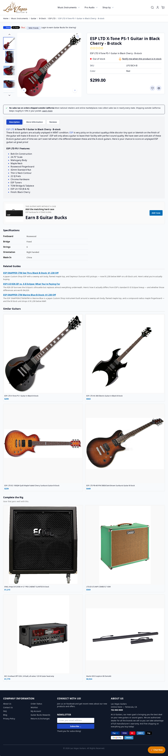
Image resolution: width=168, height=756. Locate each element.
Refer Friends (34, 28)
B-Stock (42, 18)
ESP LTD (52, 18)
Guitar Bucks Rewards (40, 715)
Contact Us (8, 707)
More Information (34, 122)
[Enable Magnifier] (77, 36)
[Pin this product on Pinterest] (23, 27)
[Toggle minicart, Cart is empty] (163, 7)
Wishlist (34, 707)
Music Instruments (67, 7)
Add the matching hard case (39, 209)
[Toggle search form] (152, 7)
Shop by (107, 7)
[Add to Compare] (158, 88)
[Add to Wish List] (152, 88)
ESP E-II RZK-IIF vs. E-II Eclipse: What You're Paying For (31, 283)
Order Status (36, 703)
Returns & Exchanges (40, 718)
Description (14, 122)
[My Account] (157, 7)
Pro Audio (90, 7)
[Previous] (24, 90)
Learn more (47, 111)
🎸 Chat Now (156, 750)
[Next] (74, 90)
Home (5, 18)
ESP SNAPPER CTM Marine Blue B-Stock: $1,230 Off (29, 294)
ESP (71, 132)
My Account (36, 711)
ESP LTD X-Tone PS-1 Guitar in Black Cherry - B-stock (81, 18)
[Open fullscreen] (49, 65)
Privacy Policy (9, 718)
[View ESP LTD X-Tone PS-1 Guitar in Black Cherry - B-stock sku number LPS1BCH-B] (9, 43)
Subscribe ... (75, 726)
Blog (5, 715)
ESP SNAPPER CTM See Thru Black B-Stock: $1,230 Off (30, 272)
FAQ (5, 711)
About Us (7, 703)
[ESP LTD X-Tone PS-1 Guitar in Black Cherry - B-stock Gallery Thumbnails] (9, 65)
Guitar (33, 18)
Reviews (53, 122)
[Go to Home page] (15, 7)
